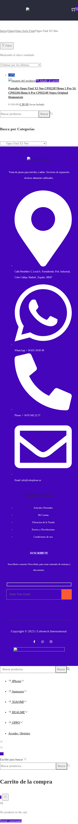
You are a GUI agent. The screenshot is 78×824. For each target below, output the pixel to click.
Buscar (44, 114)
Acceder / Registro (19, 733)
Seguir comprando (11, 821)
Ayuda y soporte (39, 495)
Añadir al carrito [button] (49, 80)
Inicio (3, 31)
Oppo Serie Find (25, 31)
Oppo (11, 31)
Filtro (8, 45)
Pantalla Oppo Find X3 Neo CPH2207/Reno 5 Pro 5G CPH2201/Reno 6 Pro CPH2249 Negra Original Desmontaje (42, 93)
